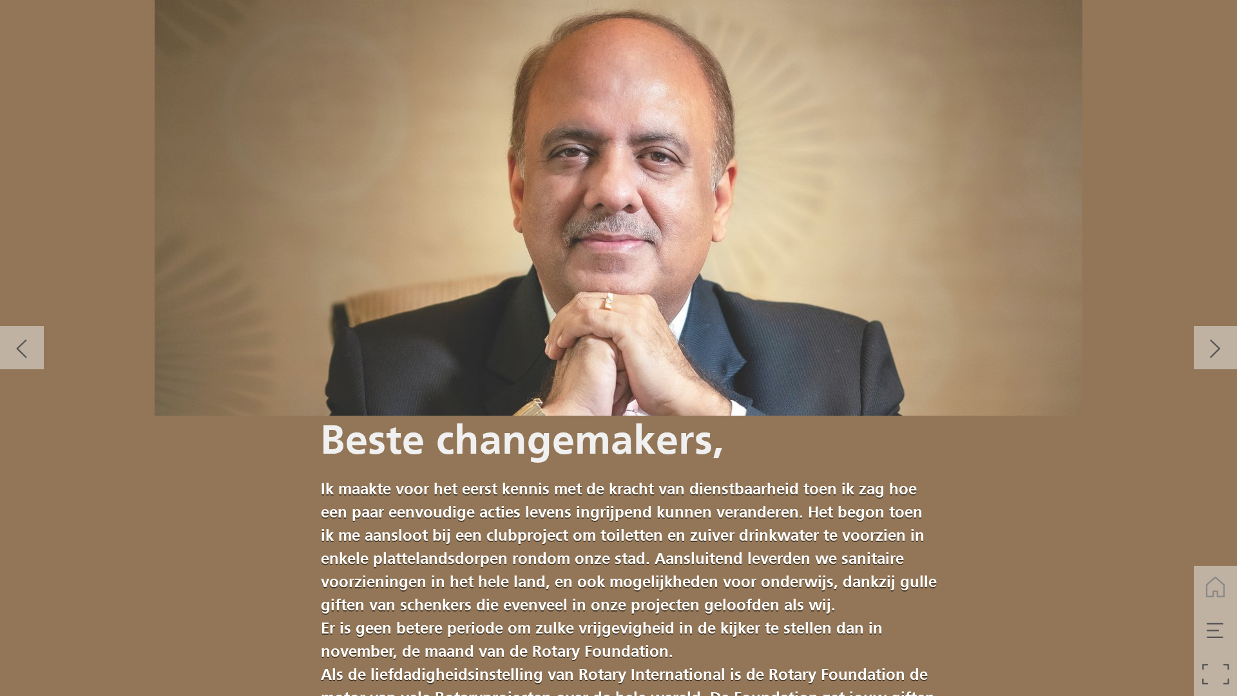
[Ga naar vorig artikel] (22, 348)
